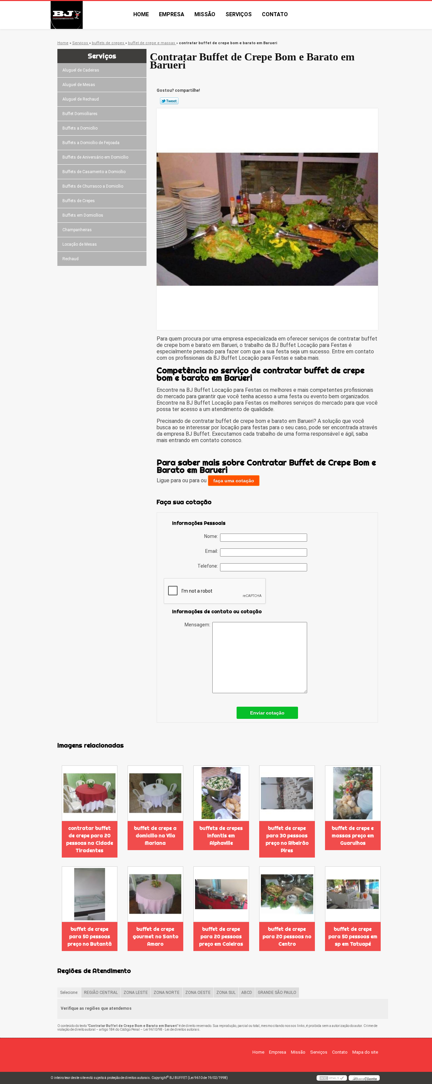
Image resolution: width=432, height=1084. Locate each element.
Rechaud (70, 258)
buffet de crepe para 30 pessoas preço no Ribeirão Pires (287, 839)
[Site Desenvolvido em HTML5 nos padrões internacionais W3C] (332, 1078)
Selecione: (69, 992)
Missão (204, 14)
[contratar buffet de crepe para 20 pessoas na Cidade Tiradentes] (89, 793)
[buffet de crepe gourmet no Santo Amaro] (155, 894)
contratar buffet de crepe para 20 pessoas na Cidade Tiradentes (89, 839)
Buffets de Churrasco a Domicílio (92, 186)
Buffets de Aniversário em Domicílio (95, 157)
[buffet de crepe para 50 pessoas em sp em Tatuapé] (353, 894)
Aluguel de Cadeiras (80, 70)
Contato (275, 14)
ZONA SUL (226, 992)
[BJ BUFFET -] (89, 15)
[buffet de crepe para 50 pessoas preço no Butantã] (89, 894)
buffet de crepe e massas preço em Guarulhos (353, 835)
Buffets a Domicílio (80, 128)
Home (141, 14)
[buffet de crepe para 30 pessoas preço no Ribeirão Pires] (287, 793)
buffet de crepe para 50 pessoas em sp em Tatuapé (352, 936)
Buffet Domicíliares (80, 113)
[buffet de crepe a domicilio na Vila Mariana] (155, 793)
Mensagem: (198, 624)
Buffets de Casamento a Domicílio (94, 171)
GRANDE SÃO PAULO (277, 992)
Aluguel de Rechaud (80, 99)
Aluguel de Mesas (78, 84)
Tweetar (169, 101)
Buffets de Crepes (78, 200)
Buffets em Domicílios (82, 215)
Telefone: (208, 566)
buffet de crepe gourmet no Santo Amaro (155, 936)
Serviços (238, 14)
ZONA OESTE (198, 992)
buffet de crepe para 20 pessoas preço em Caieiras (221, 936)
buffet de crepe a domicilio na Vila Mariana (155, 835)
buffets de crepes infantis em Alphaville (221, 835)
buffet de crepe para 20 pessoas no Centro (287, 936)
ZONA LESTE (136, 992)
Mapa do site (365, 1052)
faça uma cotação (233, 480)
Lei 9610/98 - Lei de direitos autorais (171, 1029)
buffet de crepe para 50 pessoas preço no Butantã (90, 936)
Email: (212, 551)
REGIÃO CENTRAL (101, 992)
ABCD (246, 992)
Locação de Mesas (79, 244)
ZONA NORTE (167, 992)
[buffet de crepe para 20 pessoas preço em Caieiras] (221, 894)
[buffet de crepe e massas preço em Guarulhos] (353, 793)
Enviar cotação (267, 712)
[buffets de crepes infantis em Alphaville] (221, 793)
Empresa (171, 14)
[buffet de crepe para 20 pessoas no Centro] (287, 894)
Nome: (212, 536)
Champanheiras (77, 229)
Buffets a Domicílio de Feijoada (90, 142)
